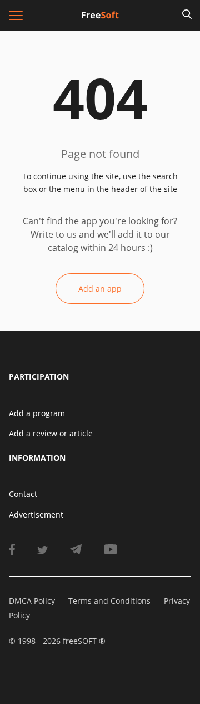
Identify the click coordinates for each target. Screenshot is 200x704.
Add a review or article (51, 433)
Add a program (37, 413)
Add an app (100, 288)
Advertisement (36, 514)
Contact (23, 494)
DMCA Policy (32, 600)
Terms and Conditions (109, 600)
